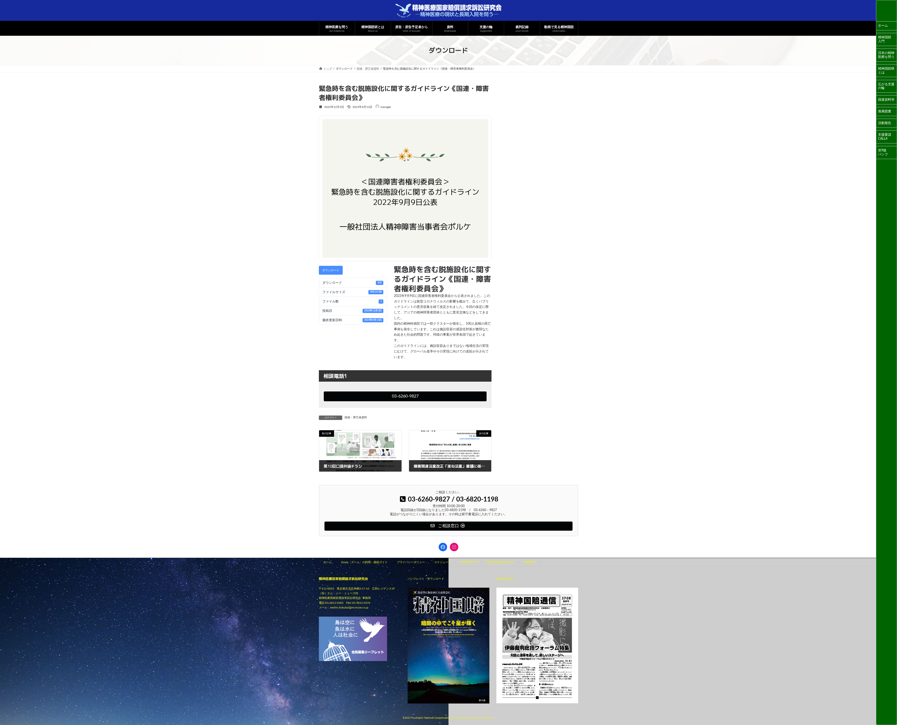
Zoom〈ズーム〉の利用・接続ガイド (364, 562)
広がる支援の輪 (886, 86)
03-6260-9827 (405, 396)
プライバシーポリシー (411, 562)
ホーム (883, 25)
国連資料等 (886, 99)
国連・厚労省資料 (356, 417)
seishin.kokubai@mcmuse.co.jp (349, 607)
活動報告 (884, 123)
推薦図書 (884, 111)
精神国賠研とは (886, 70)
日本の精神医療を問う (886, 55)
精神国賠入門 (884, 39)
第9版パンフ (883, 152)
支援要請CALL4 (884, 136)
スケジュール (442, 562)
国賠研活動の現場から (501, 562)
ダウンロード (330, 270)
